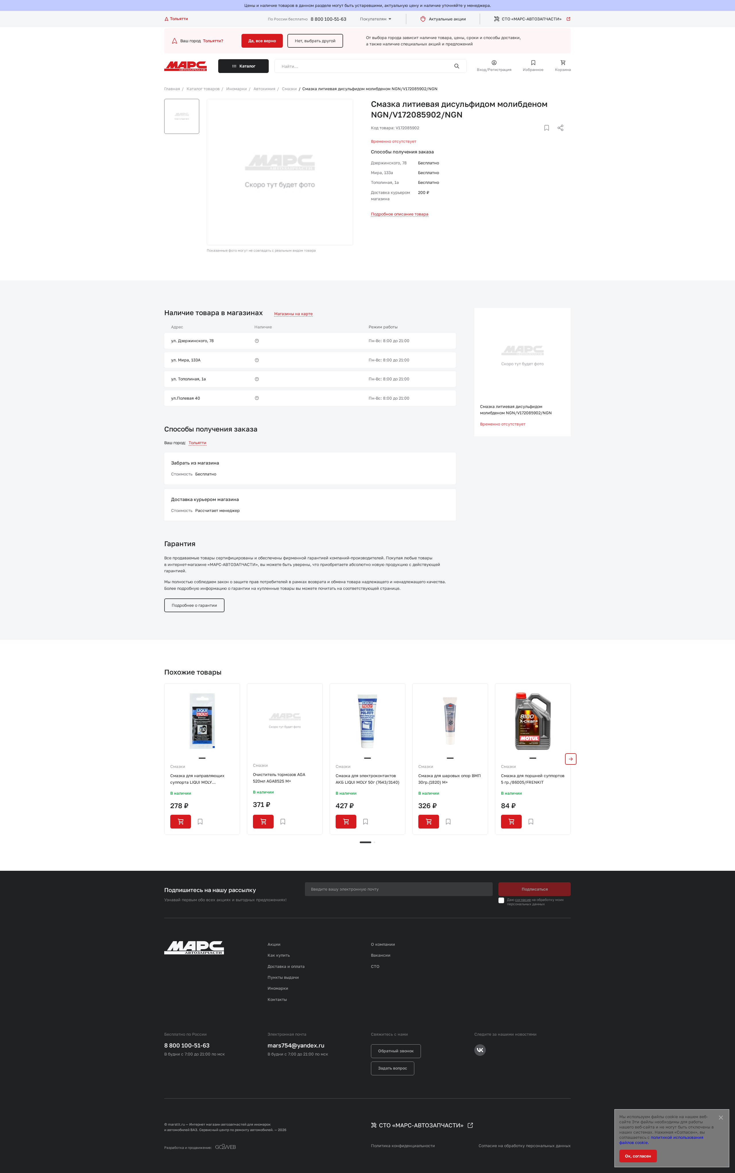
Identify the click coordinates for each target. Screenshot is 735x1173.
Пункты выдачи (283, 977)
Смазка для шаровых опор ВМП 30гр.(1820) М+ (449, 778)
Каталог (247, 65)
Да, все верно (262, 40)
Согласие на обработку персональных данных (525, 1145)
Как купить (279, 955)
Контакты (277, 999)
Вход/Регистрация (494, 69)
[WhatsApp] (558, 134)
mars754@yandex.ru (296, 1045)
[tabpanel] (202, 758)
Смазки (177, 766)
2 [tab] (374, 842)
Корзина (563, 69)
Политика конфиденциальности (403, 1145)
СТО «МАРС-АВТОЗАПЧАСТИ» (532, 18)
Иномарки (278, 988)
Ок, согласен (638, 1155)
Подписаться (535, 889)
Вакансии (380, 955)
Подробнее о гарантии (194, 605)
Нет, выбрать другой (315, 40)
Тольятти (197, 442)
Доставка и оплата (286, 966)
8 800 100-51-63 (328, 19)
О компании (383, 944)
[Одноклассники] (549, 134)
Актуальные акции (447, 18)
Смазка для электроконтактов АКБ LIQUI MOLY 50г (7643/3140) (367, 778)
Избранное (533, 69)
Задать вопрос (392, 1068)
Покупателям (373, 18)
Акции (274, 944)
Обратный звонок (396, 1050)
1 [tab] (365, 842)
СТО (375, 966)
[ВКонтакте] (540, 134)
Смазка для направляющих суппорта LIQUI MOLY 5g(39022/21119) (197, 779)
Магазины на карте (293, 313)
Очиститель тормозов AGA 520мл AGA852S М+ (279, 777)
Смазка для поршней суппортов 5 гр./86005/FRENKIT (532, 778)
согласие (523, 899)
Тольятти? (213, 40)
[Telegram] (530, 134)
